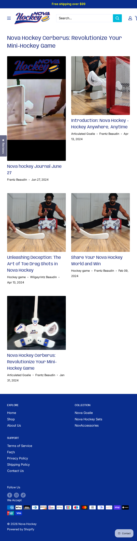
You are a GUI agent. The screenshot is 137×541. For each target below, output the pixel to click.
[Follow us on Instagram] (16, 495)
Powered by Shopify (20, 529)
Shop (11, 419)
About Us (14, 425)
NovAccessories (87, 425)
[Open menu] (9, 18)
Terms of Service (19, 446)
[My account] (130, 18)
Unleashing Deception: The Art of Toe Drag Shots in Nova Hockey (34, 264)
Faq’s (11, 452)
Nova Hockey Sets (88, 419)
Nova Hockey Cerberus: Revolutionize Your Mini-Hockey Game (32, 362)
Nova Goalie (84, 413)
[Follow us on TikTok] (23, 495)
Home (11, 413)
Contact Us (15, 471)
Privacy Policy (17, 458)
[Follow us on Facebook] (9, 495)
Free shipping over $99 (68, 4)
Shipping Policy (18, 464)
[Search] (117, 18)
